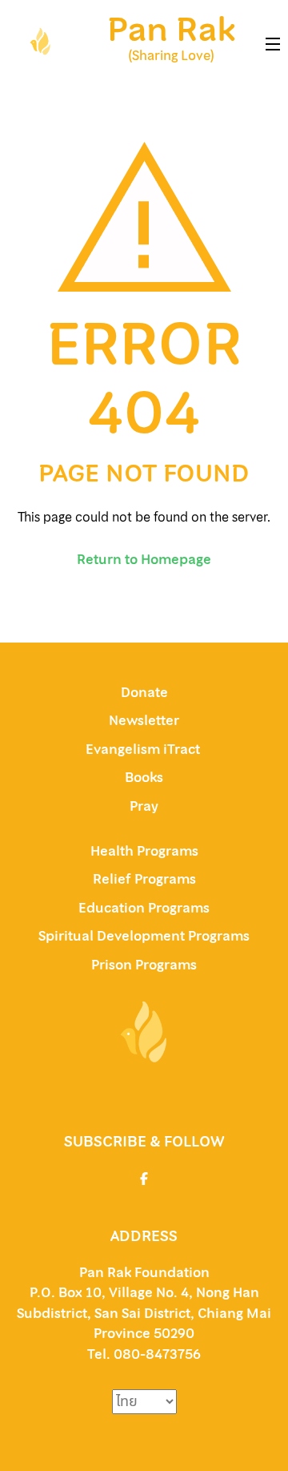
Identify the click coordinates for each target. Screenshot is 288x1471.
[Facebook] (144, 1178)
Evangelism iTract (144, 749)
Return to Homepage (144, 559)
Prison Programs (144, 964)
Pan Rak (171, 30)
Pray (144, 806)
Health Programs (144, 850)
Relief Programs (144, 878)
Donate (144, 692)
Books (144, 777)
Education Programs (144, 907)
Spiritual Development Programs (144, 935)
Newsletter (144, 720)
